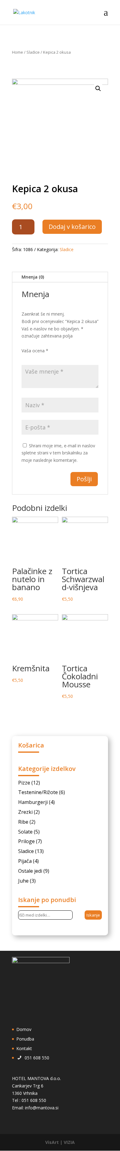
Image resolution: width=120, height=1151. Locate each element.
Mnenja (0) (33, 277)
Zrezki (25, 812)
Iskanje (93, 915)
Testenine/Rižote (38, 792)
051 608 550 (37, 1058)
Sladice (33, 52)
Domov (23, 1029)
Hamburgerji (33, 802)
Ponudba (25, 1039)
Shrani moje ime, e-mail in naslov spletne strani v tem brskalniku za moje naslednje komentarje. (58, 453)
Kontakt (24, 1048)
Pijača (25, 861)
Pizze (24, 782)
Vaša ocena (35, 351)
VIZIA (69, 1142)
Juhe (23, 880)
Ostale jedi (30, 870)
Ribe (23, 821)
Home (17, 52)
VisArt (52, 1142)
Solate (25, 831)
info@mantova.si (41, 1108)
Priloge (26, 841)
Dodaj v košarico (72, 226)
